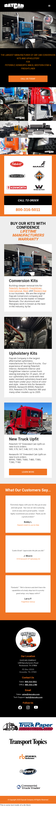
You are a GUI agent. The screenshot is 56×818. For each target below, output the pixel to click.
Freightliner (36, 288)
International (15, 290)
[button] (49, 6)
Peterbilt (13, 288)
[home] (13, 6)
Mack (26, 290)
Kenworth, (24, 288)
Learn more (28, 472)
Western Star (39, 290)
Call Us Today (28, 79)
